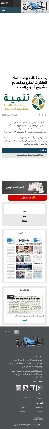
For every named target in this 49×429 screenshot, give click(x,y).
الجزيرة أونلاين (39, 398)
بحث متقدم (8, 332)
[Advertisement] (24, 42)
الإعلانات (23, 407)
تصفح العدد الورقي (24, 233)
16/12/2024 (7, 3)
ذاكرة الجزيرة (24, 290)
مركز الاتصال (22, 411)
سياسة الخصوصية (38, 419)
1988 (11, 297)
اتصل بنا (39, 403)
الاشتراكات (40, 411)
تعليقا (24, 216)
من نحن (39, 356)
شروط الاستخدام (38, 418)
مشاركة (24, 221)
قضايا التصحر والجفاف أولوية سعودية (30, 155)
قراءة (24, 211)
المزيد (24, 320)
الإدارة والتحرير (39, 407)
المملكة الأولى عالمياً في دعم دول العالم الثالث (29, 316)
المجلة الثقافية (26, 398)
